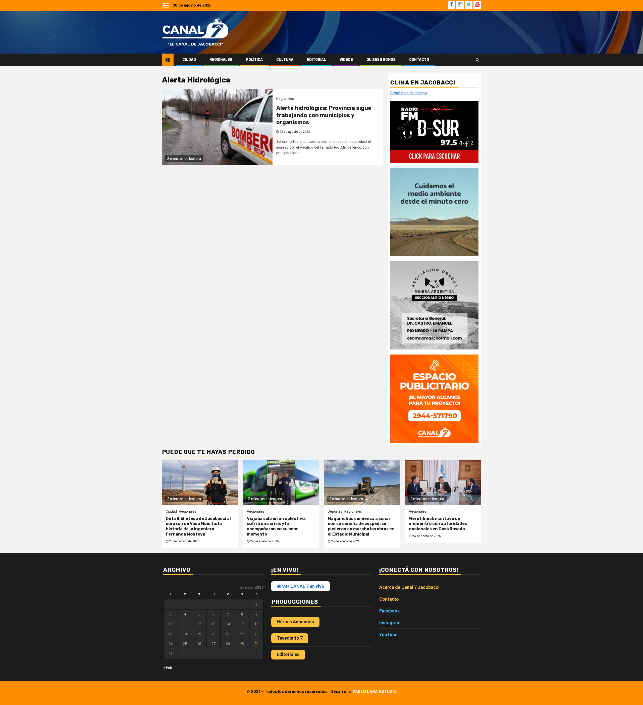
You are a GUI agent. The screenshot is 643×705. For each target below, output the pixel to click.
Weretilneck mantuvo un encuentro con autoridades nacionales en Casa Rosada (438, 524)
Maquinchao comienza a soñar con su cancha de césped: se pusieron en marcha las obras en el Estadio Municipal (361, 526)
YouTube (388, 634)
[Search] (477, 60)
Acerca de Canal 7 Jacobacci (409, 587)
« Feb (167, 667)
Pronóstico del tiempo (408, 93)
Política (254, 60)
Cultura (284, 60)
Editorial (316, 60)
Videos (346, 60)
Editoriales (288, 654)
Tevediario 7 (290, 638)
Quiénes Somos (381, 60)
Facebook (389, 610)
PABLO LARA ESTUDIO (375, 691)
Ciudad (189, 60)
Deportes (335, 511)
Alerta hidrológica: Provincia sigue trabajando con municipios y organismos (323, 115)
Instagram (390, 622)
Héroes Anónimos (295, 621)
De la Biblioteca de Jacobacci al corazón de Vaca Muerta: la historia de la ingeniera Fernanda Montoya (198, 526)
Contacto (419, 60)
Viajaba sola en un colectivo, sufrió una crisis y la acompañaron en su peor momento (276, 526)
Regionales (220, 60)
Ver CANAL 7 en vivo (302, 586)
